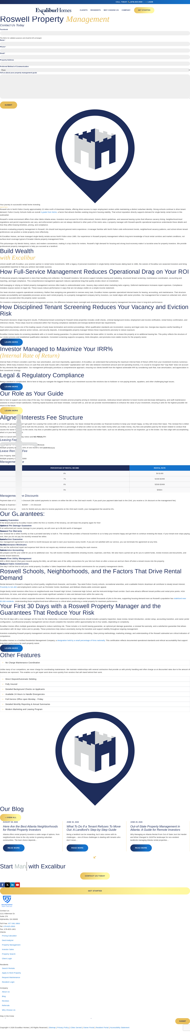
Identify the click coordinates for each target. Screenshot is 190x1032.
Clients (83, 10)
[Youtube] (17, 884)
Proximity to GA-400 (8, 587)
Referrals (6, 1005)
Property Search (8, 954)
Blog (4, 996)
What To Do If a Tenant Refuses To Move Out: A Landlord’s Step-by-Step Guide (94, 828)
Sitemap (52, 1028)
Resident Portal (102, 1028)
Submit (8, 105)
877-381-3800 (14, 923)
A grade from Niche (49, 212)
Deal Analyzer (8, 940)
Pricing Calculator (9, 936)
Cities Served (76, 1028)
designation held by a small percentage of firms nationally (81, 640)
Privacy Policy (63, 1028)
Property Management (11, 945)
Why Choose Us (111, 10)
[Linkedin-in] (12, 884)
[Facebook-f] (2, 884)
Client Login (7, 959)
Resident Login (8, 982)
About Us (6, 992)
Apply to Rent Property (11, 973)
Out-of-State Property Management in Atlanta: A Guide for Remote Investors (155, 828)
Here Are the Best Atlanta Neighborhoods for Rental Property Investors (30, 828)
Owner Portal (88, 1028)
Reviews (5, 1001)
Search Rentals (8, 968)
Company (126, 10)
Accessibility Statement (119, 1028)
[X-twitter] (7, 884)
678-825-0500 (9, 926)
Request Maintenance (11, 977)
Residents (96, 10)
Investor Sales (8, 949)
